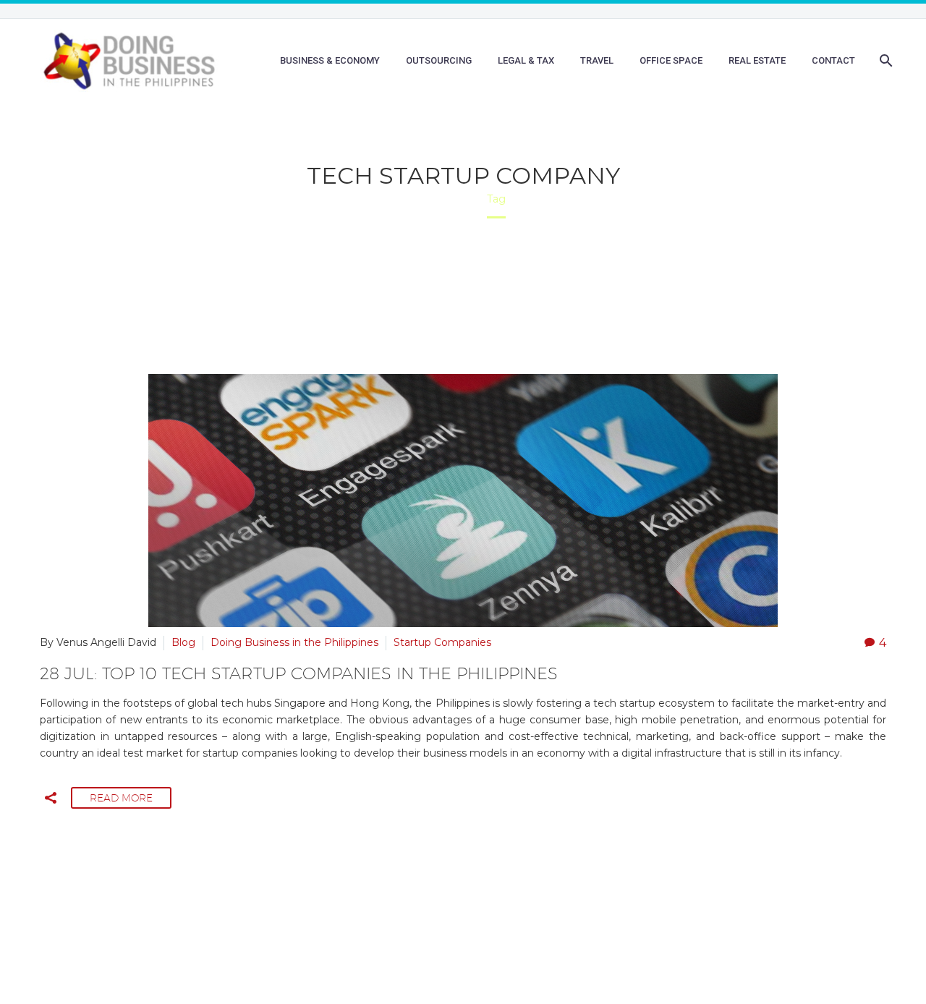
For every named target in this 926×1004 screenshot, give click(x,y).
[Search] (884, 60)
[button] (50, 798)
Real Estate (757, 60)
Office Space (671, 60)
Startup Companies (442, 642)
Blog (183, 642)
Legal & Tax (526, 60)
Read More (121, 798)
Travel (596, 60)
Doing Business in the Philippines (294, 642)
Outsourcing (439, 60)
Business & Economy (330, 60)
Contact (833, 60)
